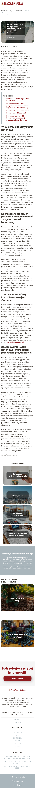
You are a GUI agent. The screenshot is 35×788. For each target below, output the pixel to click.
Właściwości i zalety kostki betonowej (17, 100)
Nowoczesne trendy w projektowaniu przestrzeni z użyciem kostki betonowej (17, 106)
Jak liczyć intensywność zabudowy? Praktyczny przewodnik (17, 495)
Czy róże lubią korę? (17, 599)
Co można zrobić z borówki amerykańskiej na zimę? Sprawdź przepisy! (17, 636)
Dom (17, 735)
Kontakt (17, 723)
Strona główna (5, 11)
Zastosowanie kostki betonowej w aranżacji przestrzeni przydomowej (16, 118)
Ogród (17, 741)
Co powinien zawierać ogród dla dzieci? (17, 767)
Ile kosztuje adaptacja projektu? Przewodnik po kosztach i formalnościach (17, 535)
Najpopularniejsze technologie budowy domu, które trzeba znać (17, 758)
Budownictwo (17, 11)
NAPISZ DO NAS (17, 678)
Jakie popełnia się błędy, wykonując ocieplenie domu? (18, 762)
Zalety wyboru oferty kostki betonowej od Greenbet (17, 112)
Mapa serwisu (17, 781)
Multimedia (17, 738)
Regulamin (17, 785)
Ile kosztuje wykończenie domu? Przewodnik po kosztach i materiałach (17, 475)
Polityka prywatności (17, 777)
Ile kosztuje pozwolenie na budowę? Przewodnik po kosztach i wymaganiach (17, 515)
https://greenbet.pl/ (15, 342)
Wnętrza (17, 744)
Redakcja (17, 720)
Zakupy (17, 747)
